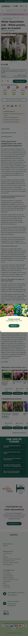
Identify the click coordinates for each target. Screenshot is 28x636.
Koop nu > (14, 326)
